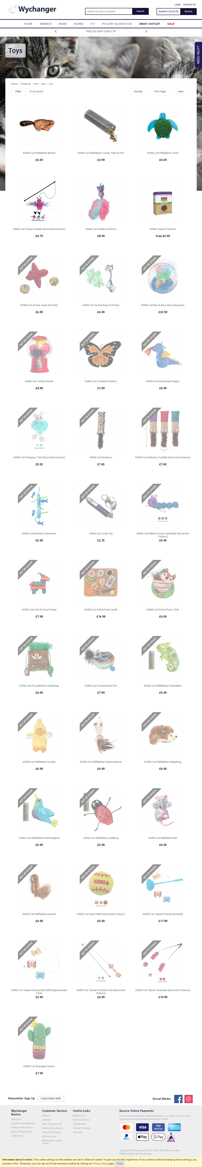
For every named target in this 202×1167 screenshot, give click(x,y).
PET (92, 23)
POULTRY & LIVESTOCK (117, 23)
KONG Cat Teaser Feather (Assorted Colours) (39, 229)
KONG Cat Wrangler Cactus (39, 1066)
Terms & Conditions (52, 1128)
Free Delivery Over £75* (101, 31)
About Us (16, 1119)
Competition (79, 1124)
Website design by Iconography (135, 1153)
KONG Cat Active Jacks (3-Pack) (39, 305)
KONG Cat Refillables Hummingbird (39, 837)
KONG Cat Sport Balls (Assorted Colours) (101, 914)
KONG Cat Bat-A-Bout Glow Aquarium (162, 305)
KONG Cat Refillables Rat (163, 837)
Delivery (46, 1119)
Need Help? (198, 55)
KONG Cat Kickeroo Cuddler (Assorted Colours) (162, 457)
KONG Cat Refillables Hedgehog (162, 761)
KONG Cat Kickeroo (101, 457)
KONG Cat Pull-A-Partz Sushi (101, 609)
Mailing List (79, 1115)
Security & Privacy (51, 1132)
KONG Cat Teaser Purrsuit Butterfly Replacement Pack (39, 992)
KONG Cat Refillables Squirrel (39, 914)
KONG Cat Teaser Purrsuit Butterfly (163, 914)
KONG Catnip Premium (163, 229)
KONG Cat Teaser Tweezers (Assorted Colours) (163, 990)
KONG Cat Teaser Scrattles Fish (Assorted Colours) (101, 992)
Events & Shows (81, 1119)
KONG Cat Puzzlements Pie (101, 685)
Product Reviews (82, 1128)
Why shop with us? (52, 1124)
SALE (170, 23)
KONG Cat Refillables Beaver (39, 152)
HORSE (78, 23)
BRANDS (46, 23)
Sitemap (77, 1132)
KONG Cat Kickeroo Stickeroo (39, 533)
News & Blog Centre (21, 1131)
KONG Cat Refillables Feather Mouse (101, 761)
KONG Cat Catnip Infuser (39, 381)
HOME (28, 23)
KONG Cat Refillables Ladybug (101, 837)
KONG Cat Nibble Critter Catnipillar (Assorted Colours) (163, 535)
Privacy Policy (100, 1163)
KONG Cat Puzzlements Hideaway (39, 685)
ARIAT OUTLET (149, 23)
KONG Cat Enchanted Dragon (163, 381)
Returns (46, 1115)
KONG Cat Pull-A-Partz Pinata (39, 609)
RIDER (63, 23)
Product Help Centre (21, 1127)
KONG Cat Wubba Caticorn (100, 229)
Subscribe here (51, 1098)
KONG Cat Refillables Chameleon (163, 685)
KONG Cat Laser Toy (101, 533)
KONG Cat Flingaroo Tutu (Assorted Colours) (39, 457)
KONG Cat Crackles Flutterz (101, 381)
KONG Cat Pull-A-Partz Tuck (163, 609)
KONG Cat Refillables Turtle (162, 152)
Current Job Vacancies (23, 1123)
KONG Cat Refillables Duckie (39, 761)
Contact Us (189, 4)
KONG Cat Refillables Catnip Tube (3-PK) (101, 152)
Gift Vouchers (49, 1136)
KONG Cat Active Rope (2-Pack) (101, 305)
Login (178, 4)
